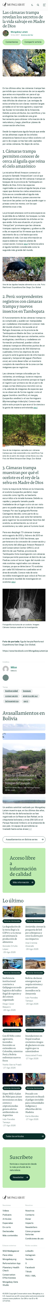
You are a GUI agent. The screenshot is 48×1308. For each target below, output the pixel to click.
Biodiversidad (11, 691)
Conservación (11, 696)
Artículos (7, 1219)
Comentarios (12, 42)
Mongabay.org (9, 1259)
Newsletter (18, 1177)
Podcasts (7, 1215)
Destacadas (8, 1231)
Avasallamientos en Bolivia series (22, 839)
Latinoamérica (11, 701)
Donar (28, 1219)
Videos (6, 1210)
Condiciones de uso (34, 1238)
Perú (26, 701)
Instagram (30, 1255)
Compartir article (33, 42)
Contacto (29, 1215)
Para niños (8, 1255)
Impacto (29, 1223)
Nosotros (29, 1210)
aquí (26, 244)
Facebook (30, 1267)
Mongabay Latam (19, 32)
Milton (14, 667)
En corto (7, 1227)
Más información (21, 882)
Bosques (27, 691)
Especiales (8, 1223)
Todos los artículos (15, 1136)
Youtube (29, 1259)
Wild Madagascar (11, 1251)
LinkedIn (29, 1251)
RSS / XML (30, 1276)
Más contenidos (10, 1235)
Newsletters (31, 1227)
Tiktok (28, 1271)
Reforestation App (11, 1263)
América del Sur (27, 35)
